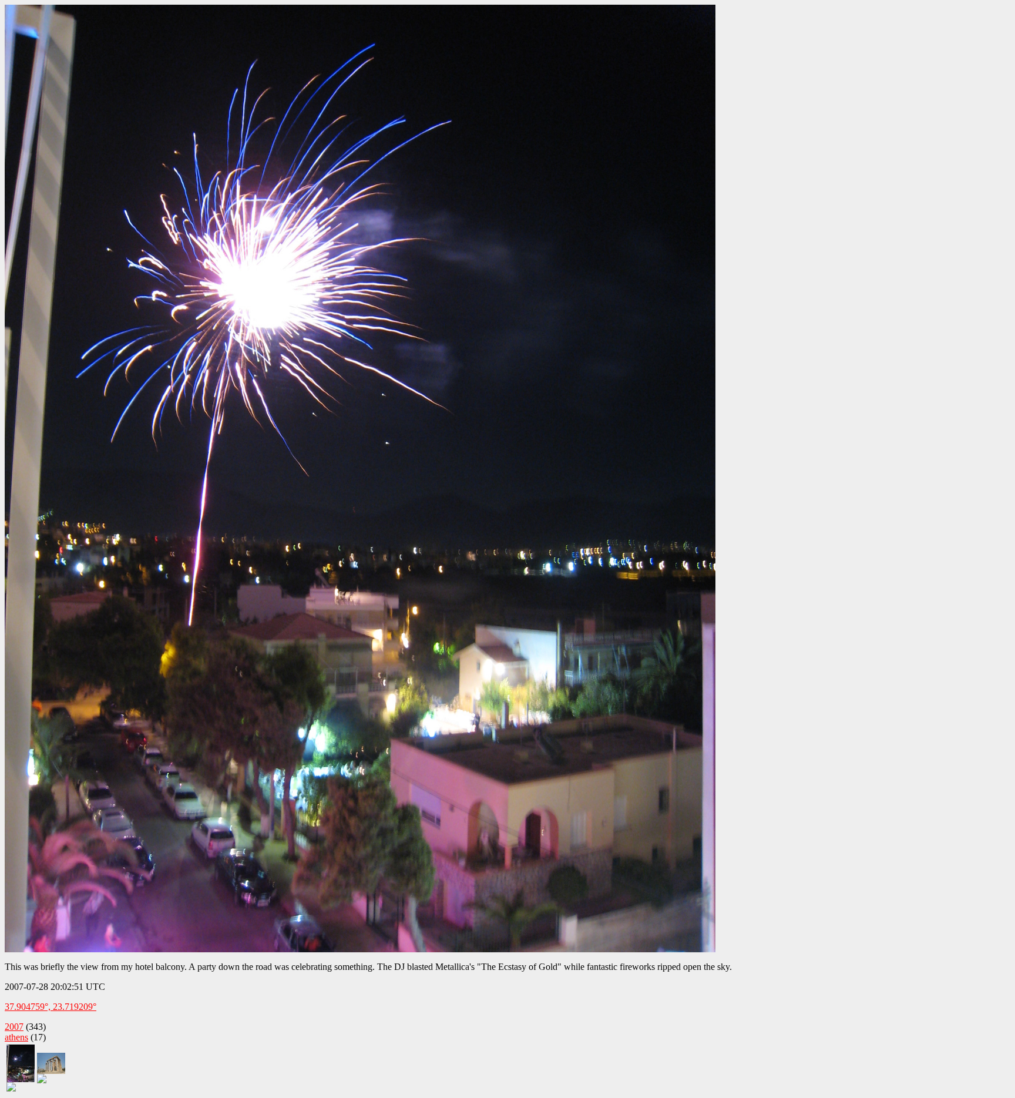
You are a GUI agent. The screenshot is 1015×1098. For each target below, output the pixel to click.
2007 (14, 1027)
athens (16, 1037)
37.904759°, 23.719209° (50, 1007)
